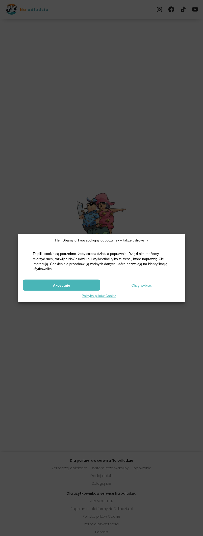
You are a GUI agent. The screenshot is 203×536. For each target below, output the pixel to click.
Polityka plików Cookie (99, 296)
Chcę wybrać (141, 285)
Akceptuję (61, 285)
